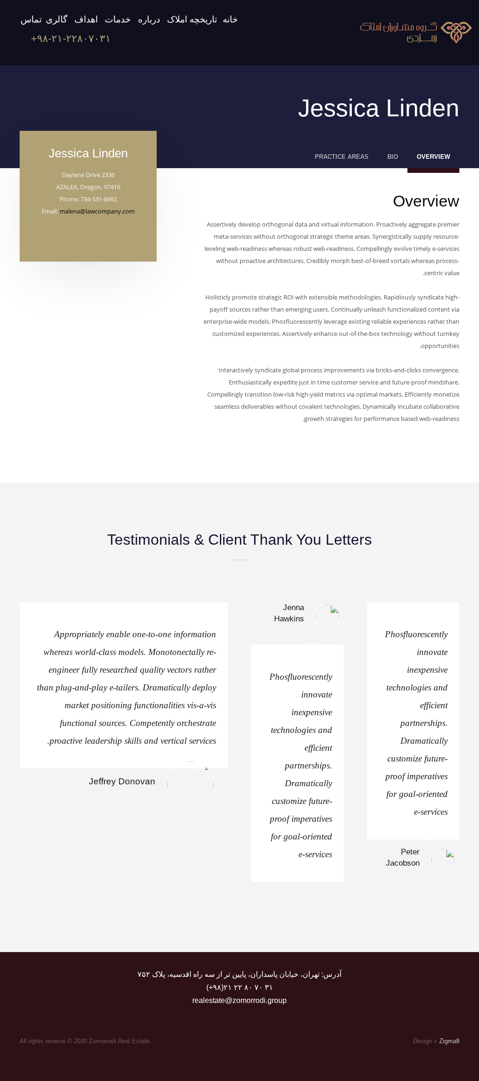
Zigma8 (449, 1041)
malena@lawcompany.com (97, 211)
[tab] (433, 159)
